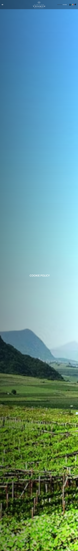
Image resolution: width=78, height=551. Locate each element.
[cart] (75, 4)
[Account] (70, 4)
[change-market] (62, 4)
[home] (39, 4)
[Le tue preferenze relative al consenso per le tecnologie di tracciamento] (77, 413)
